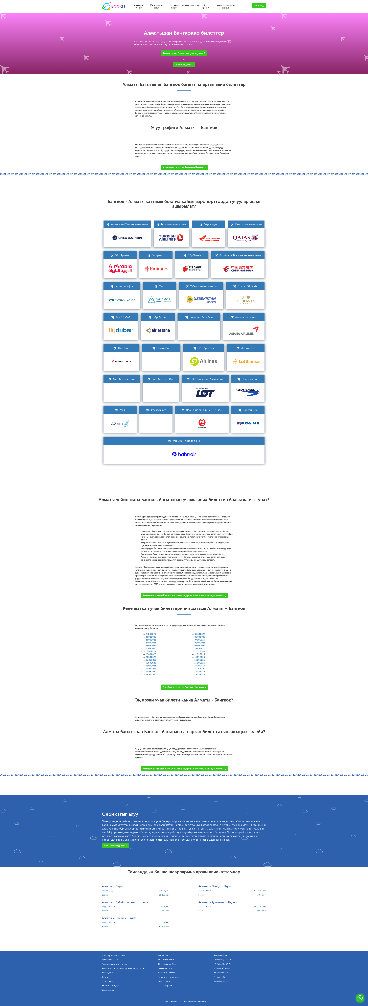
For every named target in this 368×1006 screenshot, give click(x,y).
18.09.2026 (199, 671)
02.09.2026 (151, 669)
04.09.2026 (151, 674)
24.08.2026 (151, 643)
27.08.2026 (151, 651)
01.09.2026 (151, 666)
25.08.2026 (151, 646)
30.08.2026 (151, 660)
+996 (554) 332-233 (223, 960)
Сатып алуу (259, 6)
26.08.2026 (151, 648)
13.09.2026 (199, 657)
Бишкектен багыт (139, 6)
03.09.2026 (151, 671)
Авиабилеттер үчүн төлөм (114, 964)
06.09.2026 (199, 637)
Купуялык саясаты (110, 960)
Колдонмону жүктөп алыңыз (225, 6)
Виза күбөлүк (108, 973)
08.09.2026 (199, 643)
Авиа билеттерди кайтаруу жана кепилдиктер (123, 968)
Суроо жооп (108, 981)
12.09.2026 (199, 654)
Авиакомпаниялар (190, 5)
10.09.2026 (199, 648)
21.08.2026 (151, 634)
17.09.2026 (199, 669)
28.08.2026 (151, 654)
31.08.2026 (151, 663)
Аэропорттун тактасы (168, 977)
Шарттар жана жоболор (113, 955)
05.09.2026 (199, 634)
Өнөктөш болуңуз (110, 986)
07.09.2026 (199, 640)
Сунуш (105, 977)
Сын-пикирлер (165, 986)
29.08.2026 (151, 657)
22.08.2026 (151, 637)
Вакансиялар (108, 990)
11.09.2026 (199, 651)
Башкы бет (163, 955)
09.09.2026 (199, 646)
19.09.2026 (199, 674)
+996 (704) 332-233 (223, 968)
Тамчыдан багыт (174, 6)
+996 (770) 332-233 (223, 964)
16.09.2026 (199, 666)
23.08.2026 (151, 640)
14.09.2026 (199, 660)
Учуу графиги (206, 6)
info (221, 981)
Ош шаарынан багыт (156, 6)
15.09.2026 (199, 663)
